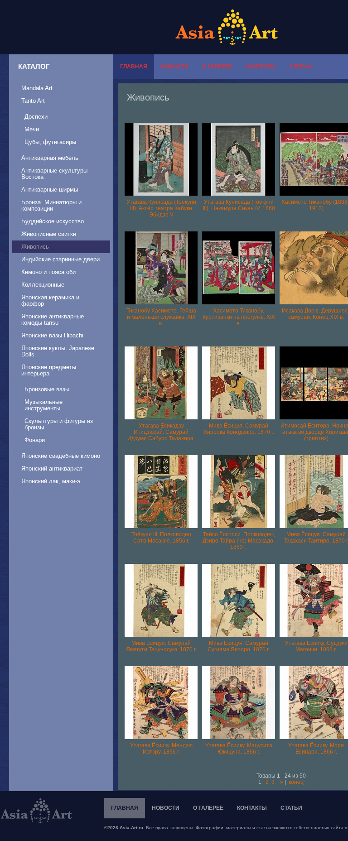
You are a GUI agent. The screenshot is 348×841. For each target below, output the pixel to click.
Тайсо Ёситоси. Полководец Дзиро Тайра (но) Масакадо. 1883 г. (239, 540)
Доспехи (36, 116)
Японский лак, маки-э (50, 481)
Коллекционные (42, 284)
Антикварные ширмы (49, 189)
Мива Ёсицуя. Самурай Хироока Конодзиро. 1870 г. (238, 429)
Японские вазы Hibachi (52, 335)
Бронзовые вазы (46, 389)
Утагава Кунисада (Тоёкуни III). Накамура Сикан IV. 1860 (239, 205)
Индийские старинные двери (60, 259)
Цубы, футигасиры (50, 142)
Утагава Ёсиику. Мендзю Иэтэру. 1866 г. (161, 748)
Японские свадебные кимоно (60, 455)
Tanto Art (33, 100)
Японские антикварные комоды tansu (52, 319)
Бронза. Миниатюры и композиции (51, 205)
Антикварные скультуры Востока (54, 173)
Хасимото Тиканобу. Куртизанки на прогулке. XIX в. (239, 317)
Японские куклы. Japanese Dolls (57, 351)
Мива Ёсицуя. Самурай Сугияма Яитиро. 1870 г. (239, 646)
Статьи (300, 66)
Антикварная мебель (49, 157)
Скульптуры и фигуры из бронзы (58, 424)
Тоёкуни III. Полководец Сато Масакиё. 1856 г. (161, 537)
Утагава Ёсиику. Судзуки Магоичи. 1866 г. (316, 646)
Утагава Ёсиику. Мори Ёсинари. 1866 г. (316, 748)
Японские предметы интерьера (48, 370)
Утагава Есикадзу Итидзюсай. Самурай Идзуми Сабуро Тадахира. (161, 432)
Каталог (34, 66)
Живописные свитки (48, 234)
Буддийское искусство (52, 221)
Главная (133, 66)
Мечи (31, 129)
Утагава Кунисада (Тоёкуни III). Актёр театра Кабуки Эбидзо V (161, 208)
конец (296, 782)
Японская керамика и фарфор (50, 300)
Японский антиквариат (51, 468)
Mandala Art (37, 88)
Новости (174, 66)
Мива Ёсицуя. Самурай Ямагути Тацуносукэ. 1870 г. (161, 646)
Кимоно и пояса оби (48, 272)
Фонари (34, 440)
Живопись (35, 246)
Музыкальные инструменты (43, 405)
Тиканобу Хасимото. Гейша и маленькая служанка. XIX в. (161, 317)
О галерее (217, 66)
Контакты (261, 66)
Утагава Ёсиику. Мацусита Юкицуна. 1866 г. (238, 748)
